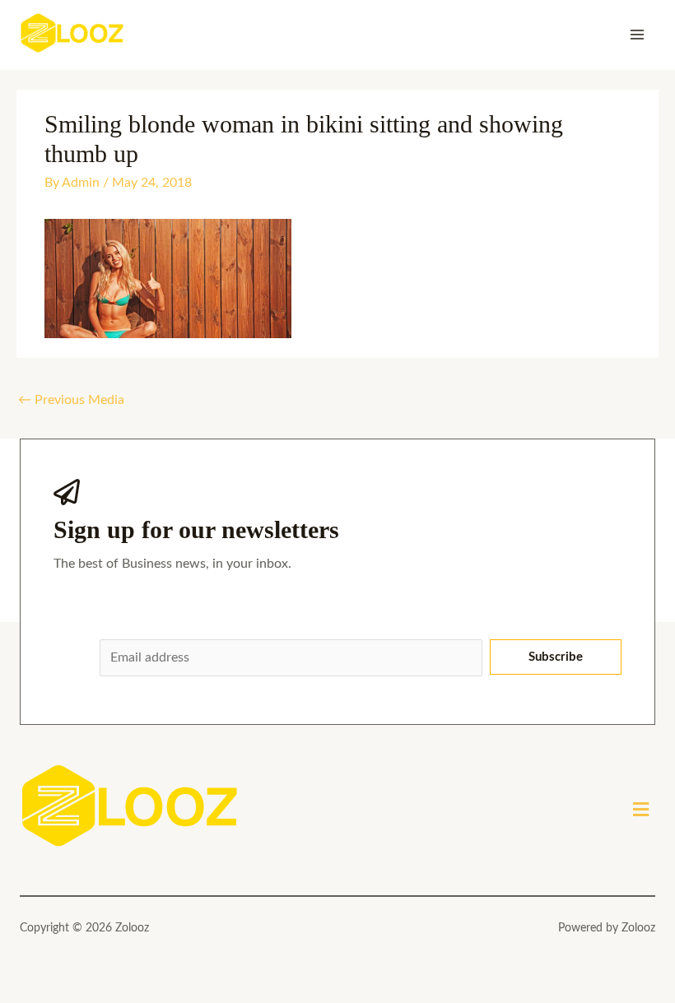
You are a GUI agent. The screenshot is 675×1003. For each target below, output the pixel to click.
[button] (641, 809)
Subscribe (555, 657)
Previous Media (71, 399)
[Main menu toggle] (637, 34)
